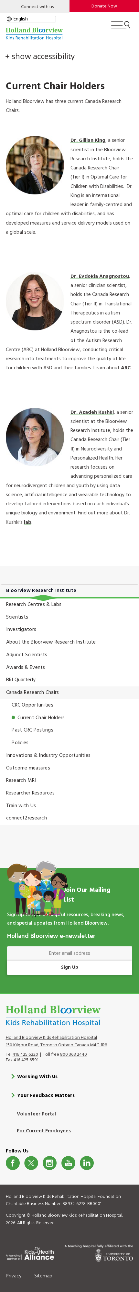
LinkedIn (87, 1163)
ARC (126, 368)
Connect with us (37, 7)
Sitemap (43, 1276)
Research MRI (21, 780)
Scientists (17, 617)
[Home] (34, 34)
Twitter (31, 1163)
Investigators (21, 629)
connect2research (26, 818)
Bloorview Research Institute (41, 590)
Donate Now (104, 6)
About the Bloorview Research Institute (51, 642)
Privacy (14, 1276)
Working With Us (37, 1077)
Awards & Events (25, 667)
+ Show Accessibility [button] (40, 56)
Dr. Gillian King (87, 140)
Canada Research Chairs (32, 692)
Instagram (50, 1163)
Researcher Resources (30, 793)
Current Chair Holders (41, 718)
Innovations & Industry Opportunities (48, 755)
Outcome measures (28, 768)
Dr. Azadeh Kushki (92, 412)
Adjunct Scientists (27, 655)
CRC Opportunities (32, 705)
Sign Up (69, 967)
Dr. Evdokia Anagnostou (99, 276)
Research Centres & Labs (34, 604)
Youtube (68, 1163)
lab (27, 522)
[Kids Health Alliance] (30, 1252)
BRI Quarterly (21, 680)
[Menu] (120, 28)
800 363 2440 (73, 1054)
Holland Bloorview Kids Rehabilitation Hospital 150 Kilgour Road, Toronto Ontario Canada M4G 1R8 (56, 1041)
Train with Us (21, 806)
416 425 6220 (25, 1054)
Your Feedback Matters (46, 1095)
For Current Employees (44, 1131)
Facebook (13, 1163)
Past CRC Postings (32, 730)
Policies (20, 743)
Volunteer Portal (36, 1114)
